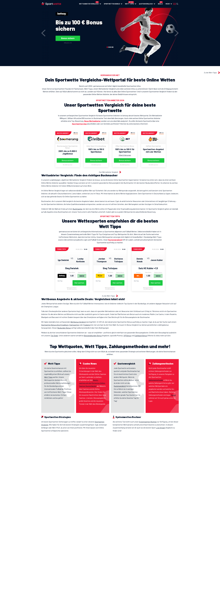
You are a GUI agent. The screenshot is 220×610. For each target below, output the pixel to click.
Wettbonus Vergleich (78, 322)
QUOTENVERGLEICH (146, 4)
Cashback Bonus (141, 336)
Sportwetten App (79, 124)
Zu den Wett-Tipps (210, 73)
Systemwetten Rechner (148, 422)
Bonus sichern (67, 38)
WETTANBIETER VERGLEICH (89, 4)
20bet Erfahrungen (125, 155)
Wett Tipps (48, 377)
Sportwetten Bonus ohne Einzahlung (55, 325)
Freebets (86, 325)
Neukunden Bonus (64, 328)
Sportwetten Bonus (112, 4)
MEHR (168, 4)
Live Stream (160, 428)
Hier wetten (79, 283)
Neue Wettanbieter (92, 121)
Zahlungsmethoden (156, 380)
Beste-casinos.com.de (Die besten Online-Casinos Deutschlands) (92, 383)
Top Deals (54, 336)
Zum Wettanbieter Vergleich (108, 172)
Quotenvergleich (115, 240)
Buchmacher (77, 209)
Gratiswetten (74, 325)
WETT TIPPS (129, 4)
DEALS (160, 4)
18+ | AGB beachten (67, 164)
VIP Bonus (127, 336)
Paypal (173, 395)
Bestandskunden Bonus (93, 336)
